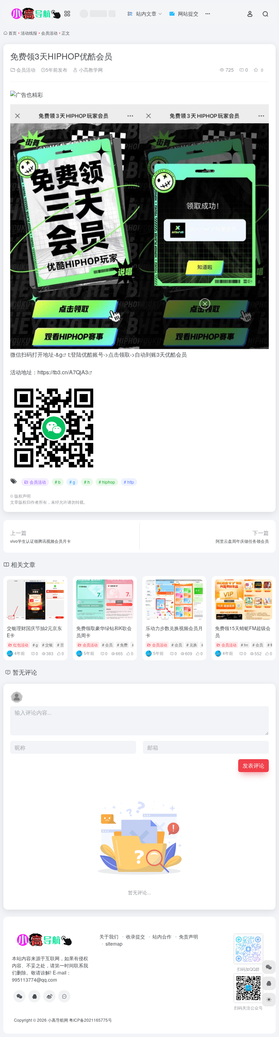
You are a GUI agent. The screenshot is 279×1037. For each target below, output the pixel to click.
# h (87, 482)
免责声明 (188, 936)
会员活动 (49, 33)
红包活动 (20, 644)
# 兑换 (191, 644)
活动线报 (29, 33)
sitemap (113, 943)
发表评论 (253, 765)
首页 (13, 33)
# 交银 (47, 644)
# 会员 (107, 644)
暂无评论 (25, 671)
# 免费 (122, 644)
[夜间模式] (269, 999)
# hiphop (107, 482)
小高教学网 (90, 69)
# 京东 (62, 644)
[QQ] (34, 996)
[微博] (49, 996)
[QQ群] (64, 996)
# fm (244, 644)
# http (129, 482)
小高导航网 (58, 1020)
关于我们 (108, 936)
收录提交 (135, 936)
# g (72, 482)
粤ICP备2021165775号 (90, 1020)
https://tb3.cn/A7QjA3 (62, 372)
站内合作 (161, 936)
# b (58, 482)
